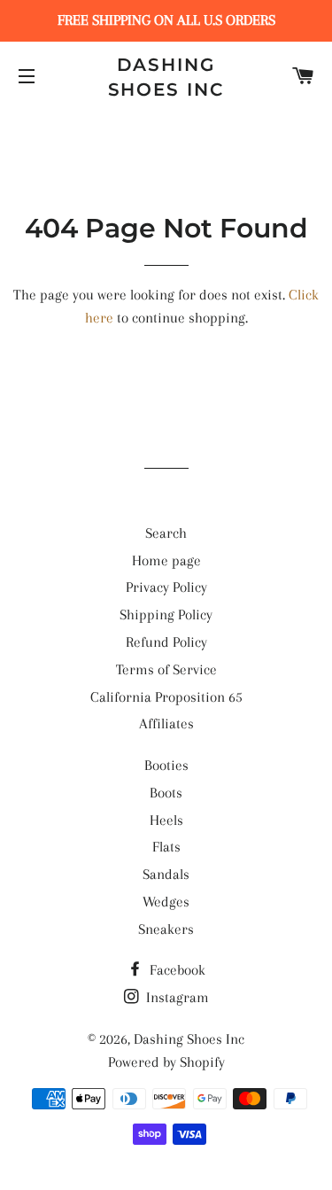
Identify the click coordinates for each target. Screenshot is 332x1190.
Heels (166, 820)
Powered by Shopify (166, 1062)
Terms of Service (166, 669)
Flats (166, 846)
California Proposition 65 (166, 696)
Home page (166, 560)
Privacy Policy (166, 587)
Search (166, 533)
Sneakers (166, 929)
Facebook (175, 969)
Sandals (166, 874)
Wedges (166, 901)
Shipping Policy (166, 614)
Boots (166, 792)
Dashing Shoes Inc (166, 77)
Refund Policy (166, 642)
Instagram (176, 997)
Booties (166, 765)
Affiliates (166, 723)
